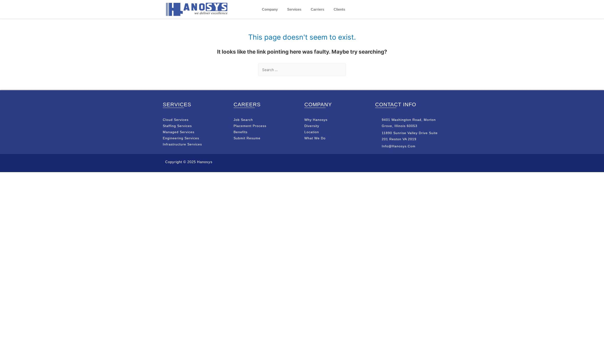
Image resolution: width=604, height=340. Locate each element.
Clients (339, 9)
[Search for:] (302, 70)
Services (294, 9)
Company (270, 9)
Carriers (317, 9)
